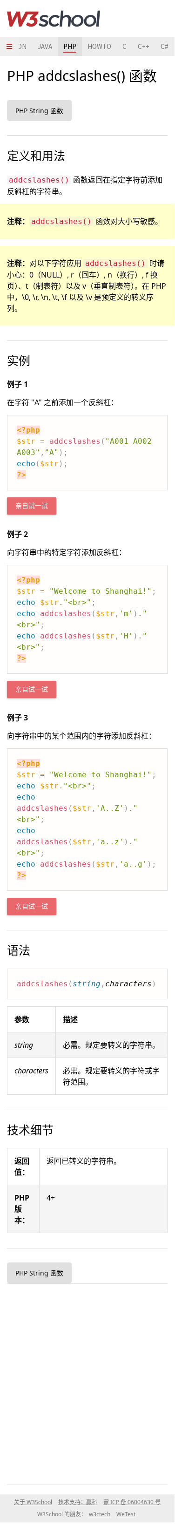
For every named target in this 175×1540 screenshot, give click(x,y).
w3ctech (99, 1514)
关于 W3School (33, 1502)
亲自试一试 (31, 505)
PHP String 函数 (39, 110)
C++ (143, 46)
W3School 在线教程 (53, 18)
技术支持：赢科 (77, 1502)
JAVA (45, 46)
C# (164, 46)
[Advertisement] (87, 1382)
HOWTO (99, 46)
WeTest (125, 1514)
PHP (69, 46)
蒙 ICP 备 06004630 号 (132, 1502)
